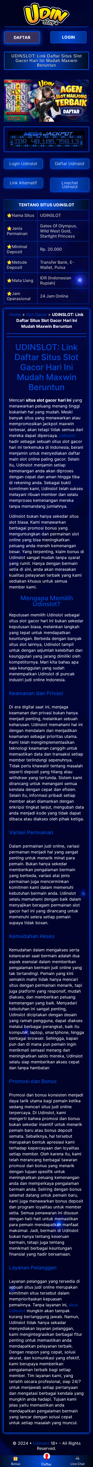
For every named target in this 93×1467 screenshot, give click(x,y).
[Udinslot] (46, 24)
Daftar (46, 1464)
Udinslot (67, 435)
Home (15, 314)
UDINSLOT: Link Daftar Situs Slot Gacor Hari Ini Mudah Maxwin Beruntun (46, 60)
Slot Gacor (36, 314)
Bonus (15, 1464)
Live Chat (77, 1464)
